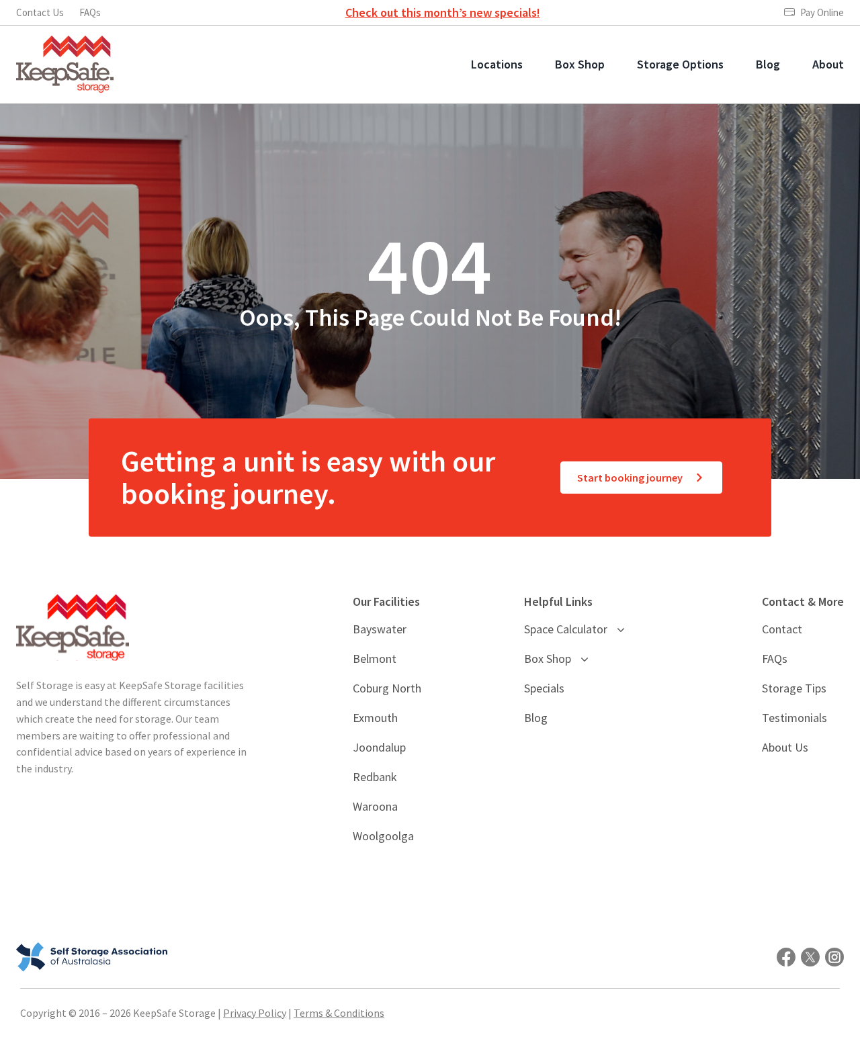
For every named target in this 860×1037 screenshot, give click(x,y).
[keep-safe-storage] (65, 41)
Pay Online (822, 12)
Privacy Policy (254, 1013)
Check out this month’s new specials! (442, 12)
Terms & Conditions (339, 1013)
